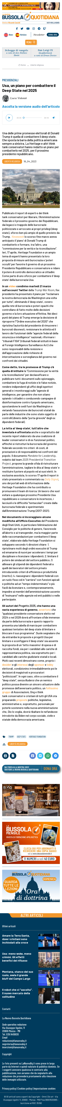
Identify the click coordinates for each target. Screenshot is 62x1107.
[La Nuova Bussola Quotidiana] (31, 17)
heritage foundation (37, 736)
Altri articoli (32, 915)
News (11, 34)
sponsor (39, 664)
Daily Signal (51, 479)
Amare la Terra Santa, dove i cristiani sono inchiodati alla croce (16, 939)
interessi (22, 664)
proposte (21, 700)
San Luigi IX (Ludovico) (45, 51)
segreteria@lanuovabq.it (14, 1044)
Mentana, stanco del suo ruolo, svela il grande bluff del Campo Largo (17, 975)
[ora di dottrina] (31, 886)
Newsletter (39, 34)
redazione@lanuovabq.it (14, 1040)
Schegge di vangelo (16, 50)
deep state (21, 736)
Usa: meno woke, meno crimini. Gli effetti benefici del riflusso (16, 957)
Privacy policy (9, 1088)
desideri (7, 664)
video (12, 286)
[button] (31, 42)
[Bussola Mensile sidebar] (31, 843)
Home (23, 65)
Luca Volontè (18, 98)
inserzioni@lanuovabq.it (14, 1047)
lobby (50, 664)
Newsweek (18, 236)
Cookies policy (25, 1088)
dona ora (52, 34)
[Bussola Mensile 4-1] (31, 800)
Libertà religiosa (37, 65)
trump (11, 736)
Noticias (23, 34)
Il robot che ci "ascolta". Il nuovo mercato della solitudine (17, 993)
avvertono (45, 609)
